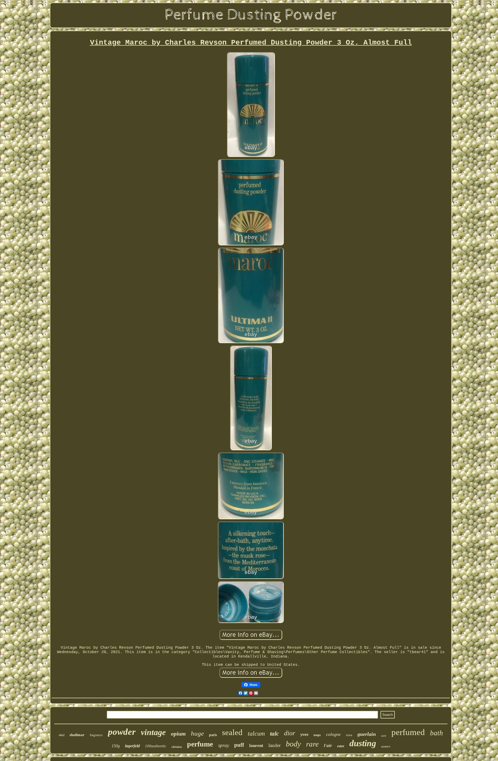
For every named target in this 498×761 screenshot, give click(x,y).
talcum (256, 733)
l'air (328, 745)
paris (213, 735)
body (293, 743)
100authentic (155, 746)
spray (223, 745)
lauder (274, 745)
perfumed (408, 732)
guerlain (366, 734)
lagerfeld (132, 746)
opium (178, 733)
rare (312, 744)
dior (289, 733)
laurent (256, 745)
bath (436, 733)
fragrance (96, 735)
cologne (333, 734)
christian (176, 746)
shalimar (77, 735)
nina (349, 735)
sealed (232, 732)
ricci (61, 735)
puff (239, 745)
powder (122, 732)
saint (383, 735)
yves (304, 734)
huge (197, 733)
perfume (200, 744)
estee (340, 746)
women (385, 746)
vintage (153, 732)
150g (116, 746)
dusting (362, 743)
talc (274, 733)
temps (317, 735)
